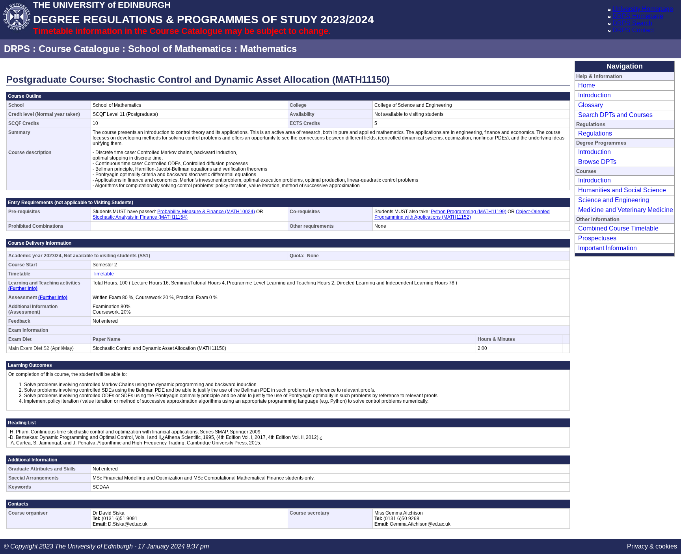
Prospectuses (597, 238)
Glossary (590, 105)
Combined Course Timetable (618, 228)
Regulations (595, 133)
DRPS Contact (633, 30)
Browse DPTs (597, 161)
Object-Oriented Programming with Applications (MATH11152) (462, 214)
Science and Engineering (613, 200)
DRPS (17, 48)
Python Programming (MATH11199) (468, 211)
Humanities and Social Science (622, 190)
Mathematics (268, 48)
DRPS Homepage (637, 16)
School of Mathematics (179, 48)
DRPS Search (632, 23)
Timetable (103, 274)
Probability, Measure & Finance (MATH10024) (206, 211)
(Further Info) (22, 288)
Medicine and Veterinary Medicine (625, 209)
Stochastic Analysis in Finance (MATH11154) (140, 217)
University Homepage (642, 9)
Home (586, 85)
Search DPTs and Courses (615, 115)
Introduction (594, 95)
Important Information (607, 248)
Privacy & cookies (652, 546)
